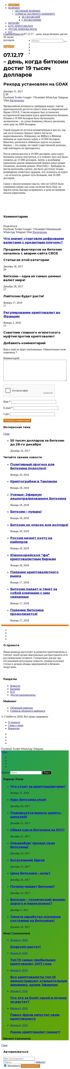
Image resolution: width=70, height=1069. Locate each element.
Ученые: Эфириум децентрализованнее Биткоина (38, 496)
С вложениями (31, 20)
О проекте (14, 722)
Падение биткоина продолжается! (27, 612)
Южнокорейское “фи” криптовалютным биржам (33, 557)
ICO (10, 32)
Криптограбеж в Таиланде (33, 481)
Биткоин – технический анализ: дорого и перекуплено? (38, 901)
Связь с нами (15, 725)
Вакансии (14, 728)
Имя (6, 401)
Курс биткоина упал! (28, 799)
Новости (14, 5)
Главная (8, 34)
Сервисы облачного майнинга (35, 14)
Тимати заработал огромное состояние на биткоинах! (35, 918)
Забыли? (40, 1062)
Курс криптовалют (20, 26)
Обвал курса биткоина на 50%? (37, 830)
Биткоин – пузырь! (26, 511)
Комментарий (11, 358)
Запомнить (14, 1065)
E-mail (8, 407)
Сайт (6, 414)
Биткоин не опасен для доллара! (39, 525)
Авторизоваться (30, 1066)
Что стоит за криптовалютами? (38, 786)
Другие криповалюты (22, 29)
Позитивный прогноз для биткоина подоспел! (32, 466)
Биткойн (13, 23)
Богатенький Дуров (27, 860)
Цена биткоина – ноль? (30, 873)
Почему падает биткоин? (32, 886)
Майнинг (14, 8)
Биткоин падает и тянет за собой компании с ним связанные (33, 593)
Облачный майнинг (28, 11)
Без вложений (31, 17)
